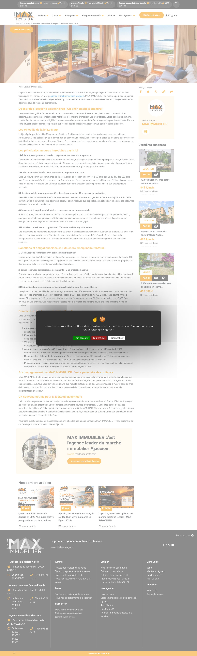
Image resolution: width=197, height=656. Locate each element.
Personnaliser (116, 338)
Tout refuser (99, 338)
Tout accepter (81, 338)
